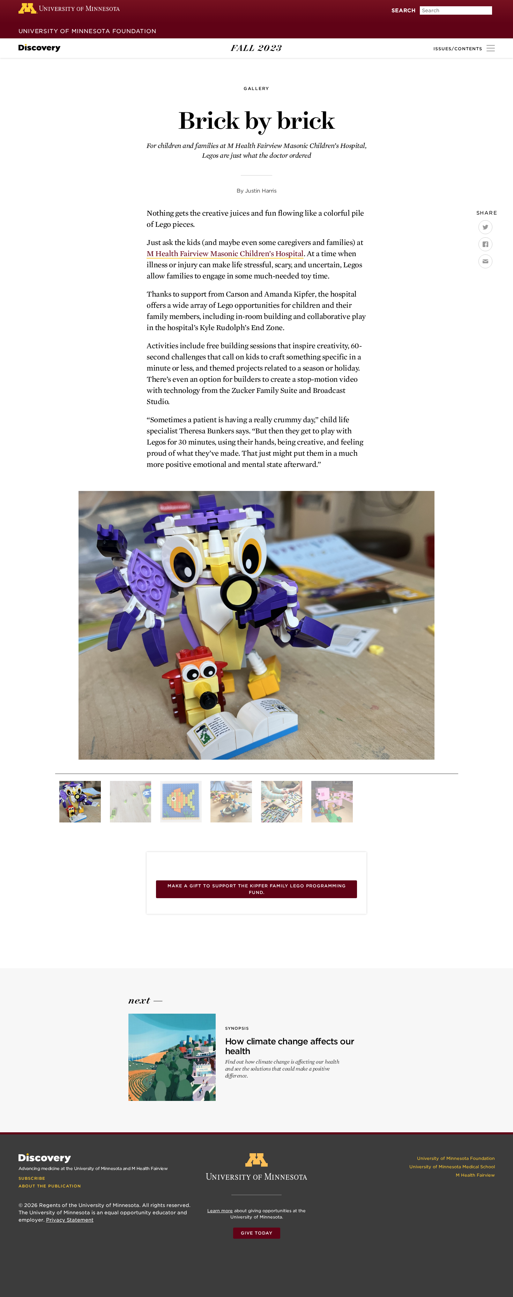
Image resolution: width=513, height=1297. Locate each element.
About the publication (49, 1186)
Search (404, 10)
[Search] (395, 18)
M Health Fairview (475, 1175)
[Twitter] (485, 227)
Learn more (220, 1210)
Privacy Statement (70, 1220)
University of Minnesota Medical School (452, 1166)
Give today (257, 1233)
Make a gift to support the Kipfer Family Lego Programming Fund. (257, 889)
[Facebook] (485, 244)
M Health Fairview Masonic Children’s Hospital (225, 253)
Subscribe (31, 1178)
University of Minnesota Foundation (87, 31)
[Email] (485, 261)
